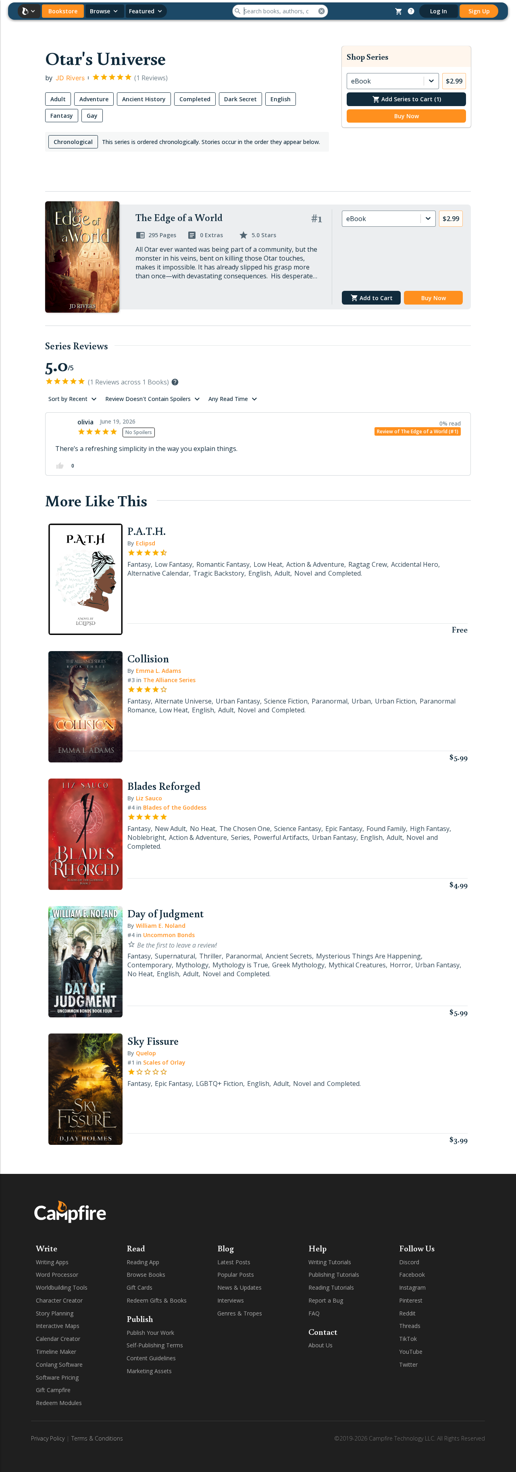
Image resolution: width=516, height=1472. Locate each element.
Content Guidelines (151, 1358)
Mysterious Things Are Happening (368, 956)
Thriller (210, 956)
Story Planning (54, 1313)
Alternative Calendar (158, 573)
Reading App (143, 1262)
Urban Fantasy (238, 701)
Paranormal (329, 701)
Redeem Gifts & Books (157, 1300)
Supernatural (175, 956)
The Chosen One (244, 828)
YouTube (410, 1351)
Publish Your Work (150, 1332)
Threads (409, 1326)
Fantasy (139, 564)
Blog (225, 1248)
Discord (409, 1262)
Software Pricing (57, 1377)
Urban (361, 701)
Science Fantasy (297, 828)
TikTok (408, 1339)
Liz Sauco (149, 798)
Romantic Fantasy (223, 564)
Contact (322, 1331)
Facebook (412, 1274)
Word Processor (57, 1274)
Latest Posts (233, 1262)
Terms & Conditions (97, 1438)
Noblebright (146, 837)
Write (46, 1248)
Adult (282, 573)
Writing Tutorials (329, 1262)
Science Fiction (286, 701)
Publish (140, 1318)
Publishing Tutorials (333, 1274)
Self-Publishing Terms (155, 1345)
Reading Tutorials (331, 1287)
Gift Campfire (53, 1390)
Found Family (386, 828)
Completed (344, 573)
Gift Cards (139, 1287)
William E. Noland (160, 925)
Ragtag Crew (367, 564)
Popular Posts (235, 1274)
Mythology (192, 964)
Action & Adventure (315, 564)
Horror (400, 964)
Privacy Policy (47, 1438)
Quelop (146, 1053)
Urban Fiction (395, 701)
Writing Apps (52, 1262)
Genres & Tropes (239, 1313)
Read (136, 1248)
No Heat (202, 828)
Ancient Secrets (289, 956)
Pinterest (410, 1300)
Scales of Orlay (164, 1062)
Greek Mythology (298, 964)
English (259, 573)
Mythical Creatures (357, 964)
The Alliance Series (169, 680)
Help (317, 1248)
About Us (320, 1345)
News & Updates (239, 1287)
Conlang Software (59, 1364)
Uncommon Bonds (169, 935)
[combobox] (352, 81)
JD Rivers (70, 78)
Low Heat (268, 564)
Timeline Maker (56, 1351)
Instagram (412, 1287)
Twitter (408, 1364)
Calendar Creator (58, 1339)
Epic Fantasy (343, 828)
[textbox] (187, 176)
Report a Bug (325, 1300)
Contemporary (149, 964)
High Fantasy (429, 828)
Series (240, 837)
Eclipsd (145, 543)
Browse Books (146, 1274)
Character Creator (59, 1300)
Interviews (230, 1300)
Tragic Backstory (218, 573)
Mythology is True (240, 964)
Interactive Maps (57, 1326)
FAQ (314, 1313)
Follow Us (417, 1248)
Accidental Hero (414, 564)
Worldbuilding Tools (61, 1287)
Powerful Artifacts (281, 837)
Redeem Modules (59, 1403)
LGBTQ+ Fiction (219, 1083)
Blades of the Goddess (174, 807)
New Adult (170, 828)
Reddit (407, 1313)
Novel (303, 573)
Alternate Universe (183, 701)
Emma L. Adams (158, 670)
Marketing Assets (149, 1371)
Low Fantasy (173, 564)
